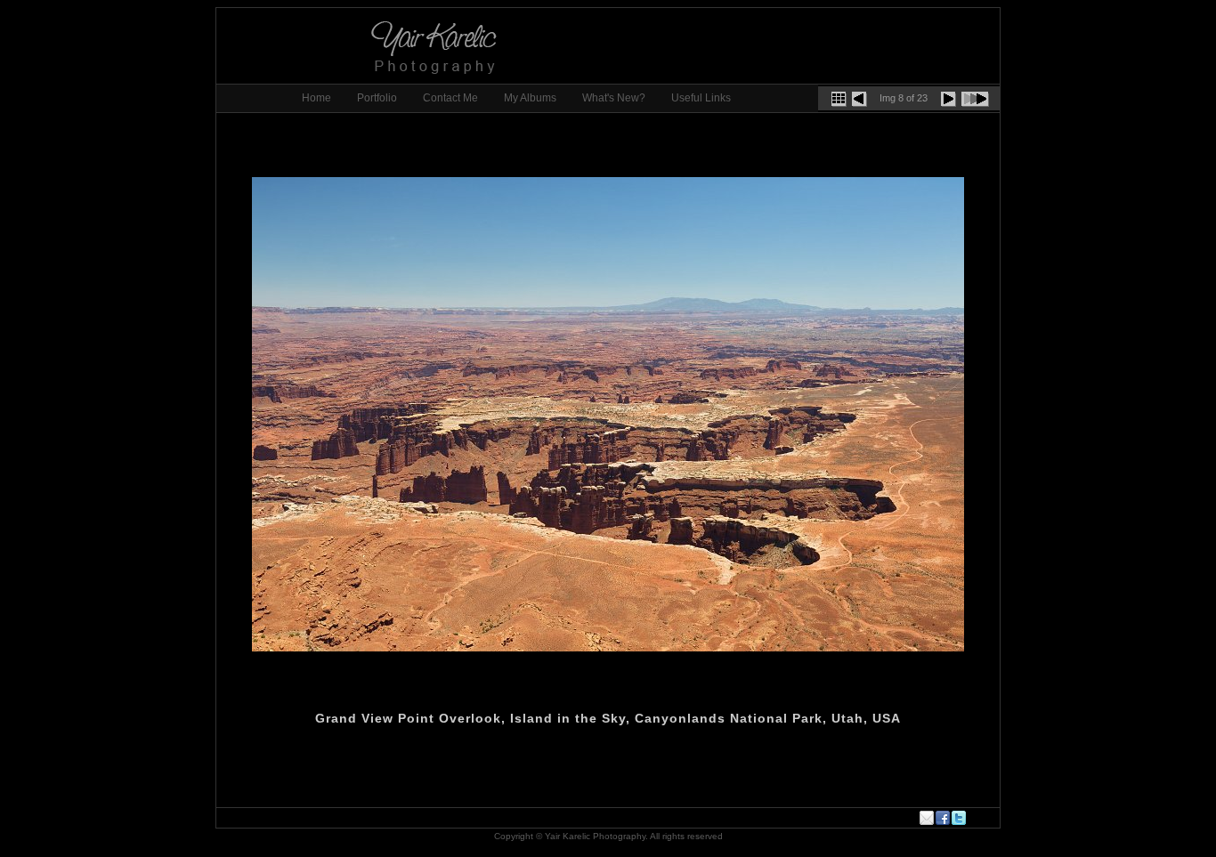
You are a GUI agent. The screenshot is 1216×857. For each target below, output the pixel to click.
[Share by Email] (928, 818)
